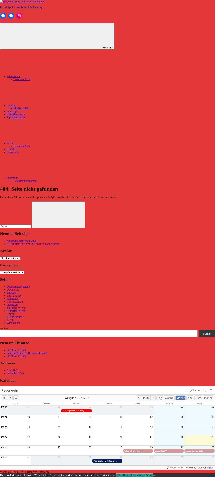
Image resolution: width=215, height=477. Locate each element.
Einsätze (11, 105)
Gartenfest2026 (21, 146)
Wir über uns (13, 76)
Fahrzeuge (12, 111)
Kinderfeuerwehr (16, 114)
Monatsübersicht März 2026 (21, 240)
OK (119, 475)
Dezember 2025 (15, 373)
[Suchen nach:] (16, 226)
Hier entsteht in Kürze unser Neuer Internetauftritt (33, 243)
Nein (125, 475)
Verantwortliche (21, 79)
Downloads (13, 152)
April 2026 (12, 370)
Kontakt (11, 149)
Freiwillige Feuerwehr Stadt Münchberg (21, 7)
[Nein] (154, 475)
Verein (10, 143)
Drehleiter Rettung (16, 350)
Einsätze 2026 (20, 108)
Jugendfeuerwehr (16, 117)
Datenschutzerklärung (25, 180)
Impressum (12, 177)
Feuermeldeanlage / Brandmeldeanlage (27, 353)
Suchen (4, 328)
